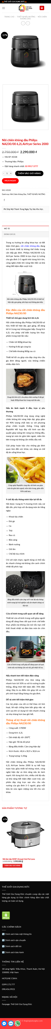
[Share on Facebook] (4, 200)
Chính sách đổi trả (13, 946)
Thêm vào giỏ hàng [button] (12, 865)
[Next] (11, 77)
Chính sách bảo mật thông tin (18, 934)
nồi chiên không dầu (30, 246)
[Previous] (4, 77)
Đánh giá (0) (9, 234)
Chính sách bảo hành (14, 952)
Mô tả (7, 228)
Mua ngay (10, 181)
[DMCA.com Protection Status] (6, 915)
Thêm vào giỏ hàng (29, 173)
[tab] (25, 228)
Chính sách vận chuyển (15, 940)
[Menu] (3, 8)
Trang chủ (9, 17)
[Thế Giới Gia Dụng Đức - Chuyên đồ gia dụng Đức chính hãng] (25, 8)
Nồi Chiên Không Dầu (18, 194)
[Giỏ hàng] (42, 8)
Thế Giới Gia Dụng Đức (21, 1004)
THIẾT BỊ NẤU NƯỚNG (26, 17)
